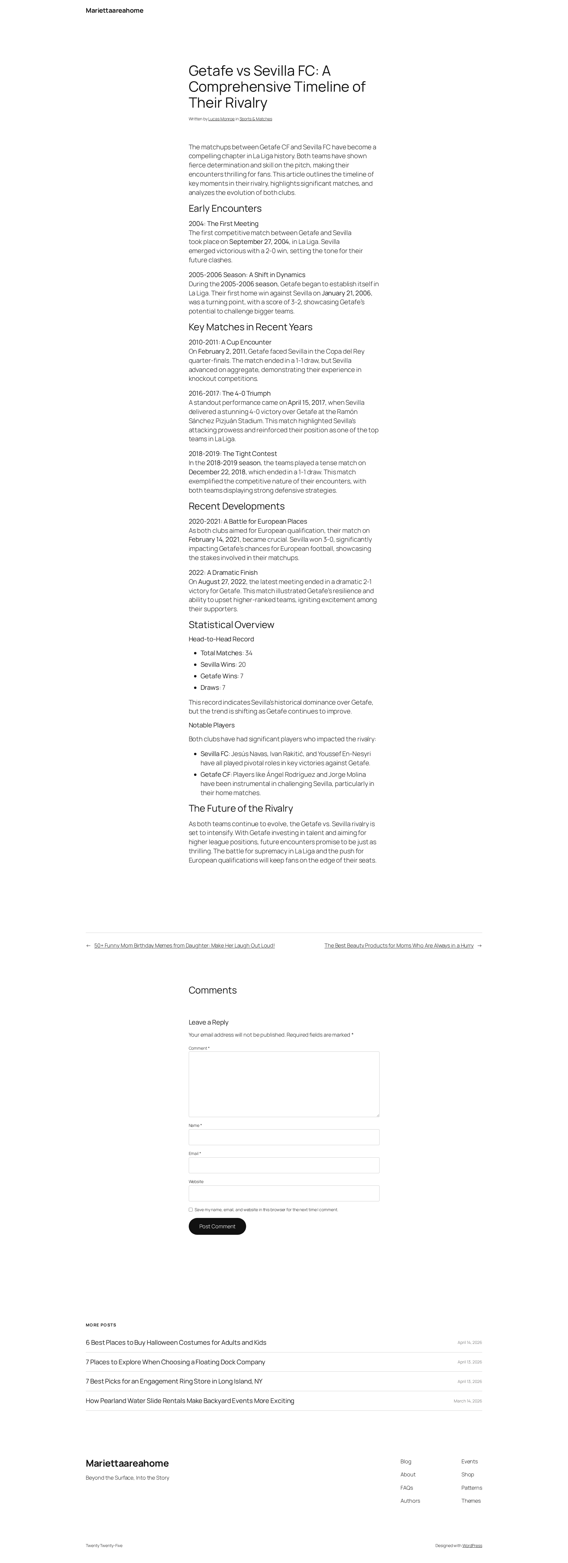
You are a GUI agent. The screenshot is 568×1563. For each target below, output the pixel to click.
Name (195, 1125)
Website (196, 1181)
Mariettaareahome (114, 10)
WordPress (472, 1545)
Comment (199, 1048)
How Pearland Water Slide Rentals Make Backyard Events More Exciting (190, 1401)
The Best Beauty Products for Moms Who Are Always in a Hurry (399, 945)
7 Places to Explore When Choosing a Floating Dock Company (175, 1362)
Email (195, 1153)
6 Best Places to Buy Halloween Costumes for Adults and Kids (176, 1342)
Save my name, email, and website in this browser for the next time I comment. (266, 1209)
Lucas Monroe (221, 119)
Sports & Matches (256, 119)
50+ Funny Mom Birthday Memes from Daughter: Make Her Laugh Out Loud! (184, 945)
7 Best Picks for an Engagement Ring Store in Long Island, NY (174, 1381)
